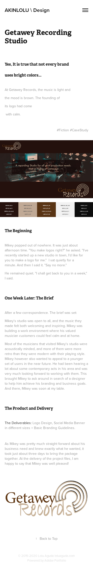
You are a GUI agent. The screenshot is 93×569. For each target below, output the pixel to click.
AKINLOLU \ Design (27, 10)
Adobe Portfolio (55, 560)
